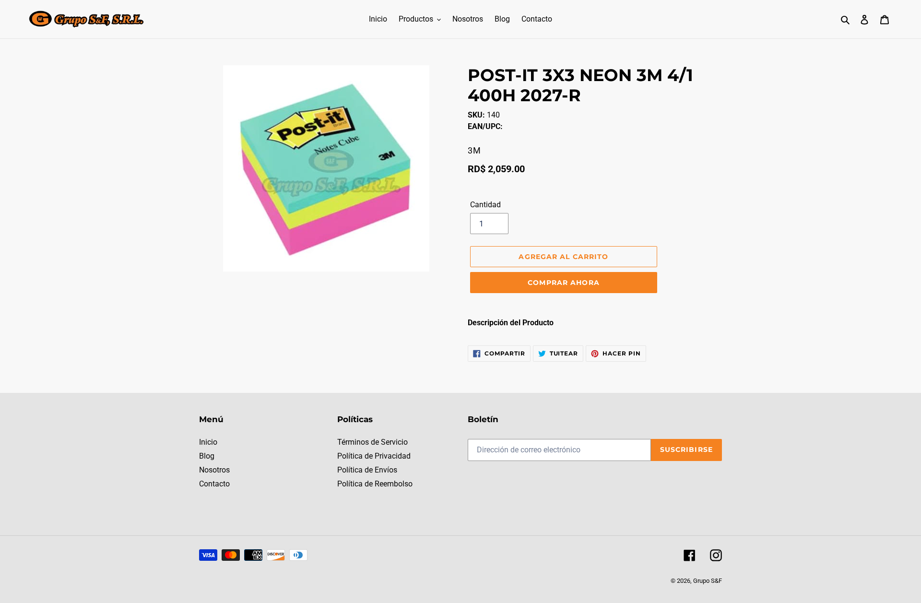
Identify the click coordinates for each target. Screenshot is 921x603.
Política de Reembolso (375, 483)
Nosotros (214, 469)
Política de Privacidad (374, 456)
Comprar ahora (564, 282)
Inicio (208, 442)
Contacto (214, 483)
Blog (206, 456)
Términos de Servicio (372, 442)
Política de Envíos (367, 469)
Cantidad (485, 204)
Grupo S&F (707, 580)
